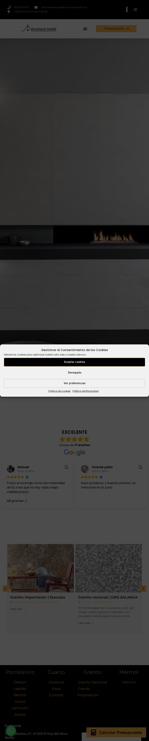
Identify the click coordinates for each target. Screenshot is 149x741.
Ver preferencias (75, 383)
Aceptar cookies (74, 362)
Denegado (74, 373)
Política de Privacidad (86, 391)
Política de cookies (60, 391)
